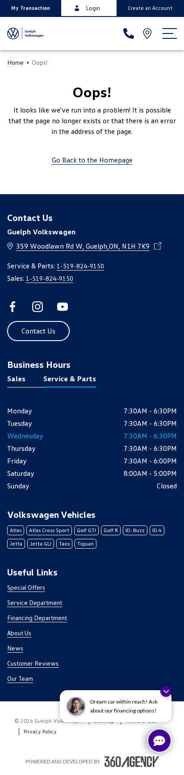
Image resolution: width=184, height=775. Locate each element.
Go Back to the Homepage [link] (92, 159)
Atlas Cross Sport (49, 530)
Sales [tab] (16, 378)
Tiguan (85, 543)
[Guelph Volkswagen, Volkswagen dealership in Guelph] (25, 33)
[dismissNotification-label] (165, 691)
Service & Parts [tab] (69, 378)
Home (15, 62)
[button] (30, 8)
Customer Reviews (33, 663)
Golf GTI (86, 530)
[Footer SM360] (132, 761)
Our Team (20, 678)
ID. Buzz (135, 530)
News (15, 648)
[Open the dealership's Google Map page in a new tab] (148, 33)
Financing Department (37, 617)
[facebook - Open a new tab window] (12, 306)
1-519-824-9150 (80, 266)
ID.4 (157, 530)
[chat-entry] (159, 741)
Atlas (15, 530)
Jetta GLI (40, 543)
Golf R (111, 530)
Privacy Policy (40, 731)
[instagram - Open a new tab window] (37, 306)
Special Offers (26, 587)
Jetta (16, 543)
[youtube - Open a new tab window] (62, 306)
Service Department (34, 602)
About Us (19, 633)
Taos (64, 543)
